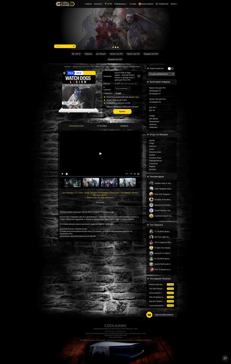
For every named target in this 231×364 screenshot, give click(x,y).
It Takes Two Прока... (163, 248)
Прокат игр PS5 (116, 54)
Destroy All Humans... (163, 205)
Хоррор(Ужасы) (155, 160)
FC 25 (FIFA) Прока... (163, 258)
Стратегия (153, 163)
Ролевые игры (155, 158)
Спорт (151, 143)
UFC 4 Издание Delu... (164, 242)
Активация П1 (155, 93)
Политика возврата (143, 340)
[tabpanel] (115, 25)
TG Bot (109, 4)
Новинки (88, 54)
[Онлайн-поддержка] (225, 358)
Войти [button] (173, 4)
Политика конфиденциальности (120, 340)
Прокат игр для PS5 (157, 88)
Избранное (163, 4)
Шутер (152, 140)
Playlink (152, 166)
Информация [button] (120, 4)
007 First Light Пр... (162, 237)
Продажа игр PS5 (115, 59)
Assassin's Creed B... (163, 253)
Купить (122, 111)
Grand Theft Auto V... (163, 264)
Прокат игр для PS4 (157, 99)
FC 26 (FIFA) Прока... (163, 231)
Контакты (98, 4)
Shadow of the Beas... (163, 199)
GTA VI (77, 54)
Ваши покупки (147, 4)
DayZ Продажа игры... (164, 189)
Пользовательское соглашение (93, 340)
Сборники (153, 127)
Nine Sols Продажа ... (163, 194)
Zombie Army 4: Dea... (163, 183)
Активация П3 (155, 91)
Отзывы (133, 4)
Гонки (151, 149)
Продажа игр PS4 (151, 54)
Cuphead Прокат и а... (164, 216)
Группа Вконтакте (164, 314)
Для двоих (153, 118)
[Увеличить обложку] (79, 91)
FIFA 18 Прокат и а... (163, 269)
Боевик (152, 155)
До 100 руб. (101, 54)
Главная (88, 4)
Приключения (155, 152)
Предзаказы (154, 121)
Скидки (152, 116)
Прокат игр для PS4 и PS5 (83, 66)
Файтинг (152, 146)
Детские (152, 169)
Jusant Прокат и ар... (163, 210)
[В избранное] (138, 76)
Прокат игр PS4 (133, 54)
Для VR (152, 110)
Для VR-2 (152, 107)
